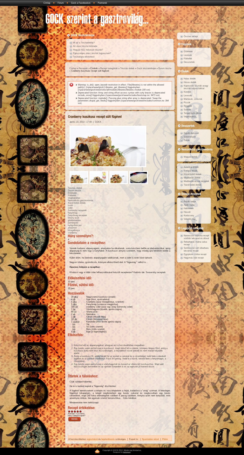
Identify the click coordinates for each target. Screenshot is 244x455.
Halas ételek (190, 78)
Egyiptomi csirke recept (195, 254)
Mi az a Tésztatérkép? (84, 42)
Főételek (72, 195)
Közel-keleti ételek (77, 203)
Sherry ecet (73, 218)
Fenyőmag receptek (77, 215)
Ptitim (165, 439)
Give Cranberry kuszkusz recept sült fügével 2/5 (72, 411)
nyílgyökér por (74, 225)
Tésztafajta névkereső (83, 57)
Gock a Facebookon (80, 3)
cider (70, 208)
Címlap (46, 3)
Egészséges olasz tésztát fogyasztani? (92, 53)
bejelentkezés (108, 439)
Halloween (189, 208)
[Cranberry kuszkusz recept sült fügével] (108, 168)
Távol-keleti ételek (192, 185)
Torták (187, 140)
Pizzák (187, 102)
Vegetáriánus (74, 198)
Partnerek (102, 3)
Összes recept (191, 36)
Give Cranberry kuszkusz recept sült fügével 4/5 (77, 411)
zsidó (70, 205)
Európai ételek (191, 171)
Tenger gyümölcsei (193, 113)
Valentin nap (190, 219)
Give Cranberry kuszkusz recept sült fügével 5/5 (80, 411)
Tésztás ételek (127, 68)
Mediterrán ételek (192, 177)
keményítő (73, 223)
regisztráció (92, 439)
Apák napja (189, 205)
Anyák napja (190, 201)
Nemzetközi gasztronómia (80, 200)
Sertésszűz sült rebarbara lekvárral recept (196, 249)
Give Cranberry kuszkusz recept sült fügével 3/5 (75, 411)
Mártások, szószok (193, 99)
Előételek (72, 193)
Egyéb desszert (191, 133)
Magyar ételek (190, 157)
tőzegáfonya (74, 230)
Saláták (187, 109)
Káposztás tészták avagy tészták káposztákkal (196, 87)
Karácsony (189, 215)
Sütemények (190, 137)
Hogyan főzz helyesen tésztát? (88, 50)
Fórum (61, 3)
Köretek (187, 92)
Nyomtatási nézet (150, 439)
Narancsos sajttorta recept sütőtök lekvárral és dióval (196, 236)
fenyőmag (72, 213)
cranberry (72, 232)
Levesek (188, 55)
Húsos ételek (190, 82)
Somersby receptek (77, 210)
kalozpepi (126, 452)
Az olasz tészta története (85, 46)
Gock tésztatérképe (146, 68)
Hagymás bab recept (194, 257)
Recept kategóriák (109, 68)
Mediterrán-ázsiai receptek (196, 181)
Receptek (83, 68)
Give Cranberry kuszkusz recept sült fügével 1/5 (69, 411)
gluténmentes (74, 220)
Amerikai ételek (191, 167)
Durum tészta (164, 68)
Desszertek (189, 62)
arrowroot (72, 228)
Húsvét (187, 212)
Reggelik (188, 106)
